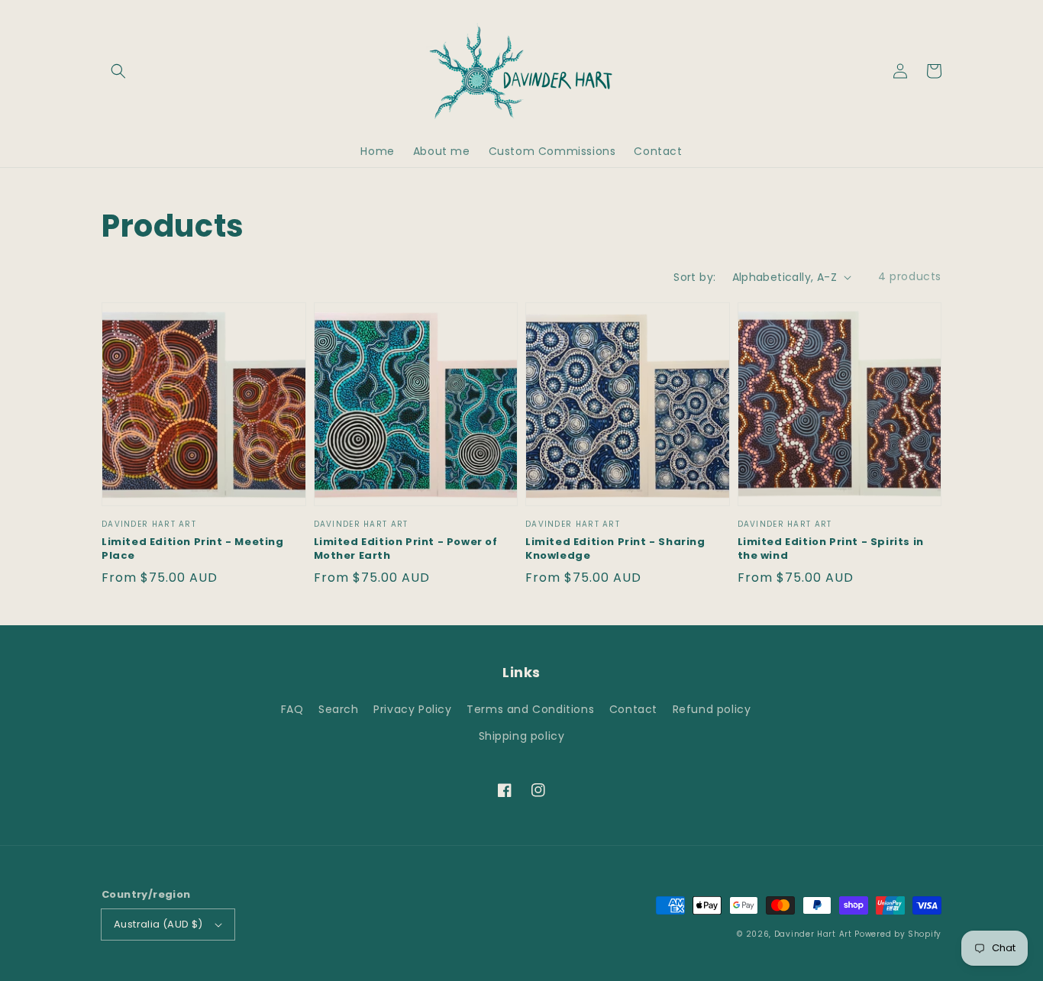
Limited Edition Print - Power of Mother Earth (406, 549)
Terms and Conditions (530, 709)
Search (338, 709)
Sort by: (694, 277)
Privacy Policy (412, 709)
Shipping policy (522, 736)
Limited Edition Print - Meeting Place (193, 549)
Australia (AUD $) (158, 924)
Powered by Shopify (897, 934)
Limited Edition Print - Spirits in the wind (831, 549)
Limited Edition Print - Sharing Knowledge (615, 549)
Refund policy (712, 709)
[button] (118, 71)
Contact (633, 709)
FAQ (292, 709)
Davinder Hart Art (813, 934)
